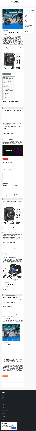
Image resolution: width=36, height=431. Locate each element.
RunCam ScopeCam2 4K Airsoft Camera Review (29, 16)
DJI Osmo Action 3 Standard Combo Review (28, 21)
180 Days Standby (6, 83)
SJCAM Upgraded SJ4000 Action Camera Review (28, 19)
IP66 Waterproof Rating (7, 89)
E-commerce (3, 398)
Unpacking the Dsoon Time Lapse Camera (8, 78)
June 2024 (3, 395)
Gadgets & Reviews (4, 407)
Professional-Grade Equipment (6, 88)
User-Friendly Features (6, 91)
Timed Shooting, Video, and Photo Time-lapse (9, 87)
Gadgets (3, 403)
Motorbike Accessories (5, 410)
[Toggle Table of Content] (13, 77)
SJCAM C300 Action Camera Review (28, 23)
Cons (5, 98)
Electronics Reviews (4, 401)
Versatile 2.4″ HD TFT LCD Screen (8, 81)
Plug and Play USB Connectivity (8, 92)
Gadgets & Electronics (4, 404)
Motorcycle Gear (4, 413)
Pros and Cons (5, 96)
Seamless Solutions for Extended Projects (9, 85)
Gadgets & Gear (4, 406)
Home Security (4, 409)
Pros (5, 97)
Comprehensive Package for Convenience (9, 79)
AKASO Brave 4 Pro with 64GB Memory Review (29, 26)
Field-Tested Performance (6, 93)
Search (26, 9)
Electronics (3, 400)
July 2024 (3, 393)
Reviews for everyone (18, 1)
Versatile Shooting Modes (6, 86)
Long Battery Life (5, 82)
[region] (9, 426)
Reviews (3, 419)
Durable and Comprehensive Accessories (9, 90)
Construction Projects (7, 94)
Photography (3, 416)
